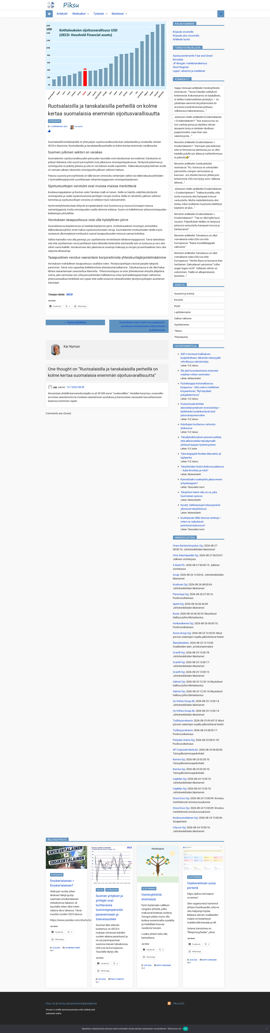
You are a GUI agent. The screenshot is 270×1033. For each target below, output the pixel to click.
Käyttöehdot (75, 1004)
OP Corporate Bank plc (185, 750)
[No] (266, 1028)
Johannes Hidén (72, 947)
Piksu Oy (50, 1004)
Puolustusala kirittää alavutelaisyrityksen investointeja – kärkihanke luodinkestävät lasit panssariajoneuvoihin (200, 409)
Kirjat (177, 306)
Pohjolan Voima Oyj (184, 740)
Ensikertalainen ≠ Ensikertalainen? (62, 883)
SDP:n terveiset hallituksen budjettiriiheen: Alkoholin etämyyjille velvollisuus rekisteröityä (201, 358)
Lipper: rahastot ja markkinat (189, 71)
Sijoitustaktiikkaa (76, 322)
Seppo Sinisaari (163, 965)
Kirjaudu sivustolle (183, 32)
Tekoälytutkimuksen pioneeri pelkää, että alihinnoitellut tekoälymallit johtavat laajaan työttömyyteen (201, 441)
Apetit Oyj (178, 604)
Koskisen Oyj (180, 585)
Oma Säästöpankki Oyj (185, 555)
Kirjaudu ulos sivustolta (186, 36)
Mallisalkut (79, 14)
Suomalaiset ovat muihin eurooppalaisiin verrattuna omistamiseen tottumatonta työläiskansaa (142, 326)
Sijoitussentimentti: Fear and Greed (192, 56)
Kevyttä (178, 300)
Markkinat (118, 14)
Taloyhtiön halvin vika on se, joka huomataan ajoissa (199, 494)
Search (220, 13)
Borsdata (178, 60)
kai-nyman (79, 126)
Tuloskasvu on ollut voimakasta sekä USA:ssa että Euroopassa (195, 239)
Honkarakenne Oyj (183, 623)
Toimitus (62, 1004)
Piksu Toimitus (117, 979)
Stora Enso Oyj (181, 798)
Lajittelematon (182, 312)
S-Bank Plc (179, 565)
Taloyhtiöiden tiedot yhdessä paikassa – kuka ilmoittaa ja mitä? (202, 468)
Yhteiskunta (54, 121)
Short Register (181, 67)
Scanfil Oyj (179, 653)
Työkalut (98, 14)
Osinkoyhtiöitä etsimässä (151, 897)
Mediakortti (90, 1004)
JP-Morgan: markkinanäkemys (190, 63)
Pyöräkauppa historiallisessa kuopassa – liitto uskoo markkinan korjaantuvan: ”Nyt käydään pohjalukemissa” (200, 389)
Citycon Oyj (179, 827)
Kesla (176, 614)
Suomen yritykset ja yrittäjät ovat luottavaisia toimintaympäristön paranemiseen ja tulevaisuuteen (109, 907)
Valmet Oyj (179, 682)
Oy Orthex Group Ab (184, 701)
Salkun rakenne (183, 318)
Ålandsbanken (181, 643)
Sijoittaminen (181, 325)
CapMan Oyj (179, 779)
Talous (178, 331)
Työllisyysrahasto (183, 721)
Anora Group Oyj (182, 633)
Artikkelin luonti (181, 39)
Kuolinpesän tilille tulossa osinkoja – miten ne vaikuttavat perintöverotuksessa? (201, 521)
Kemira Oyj (179, 759)
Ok (185, 1029)
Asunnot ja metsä (184, 294)
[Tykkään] (49, 131)
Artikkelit (62, 14)
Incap (176, 575)
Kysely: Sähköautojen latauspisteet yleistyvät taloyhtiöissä (200, 507)
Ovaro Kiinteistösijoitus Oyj (188, 546)
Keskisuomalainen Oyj (185, 818)
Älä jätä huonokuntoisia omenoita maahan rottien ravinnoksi (199, 372)
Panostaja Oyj (181, 594)
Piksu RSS (178, 1004)
